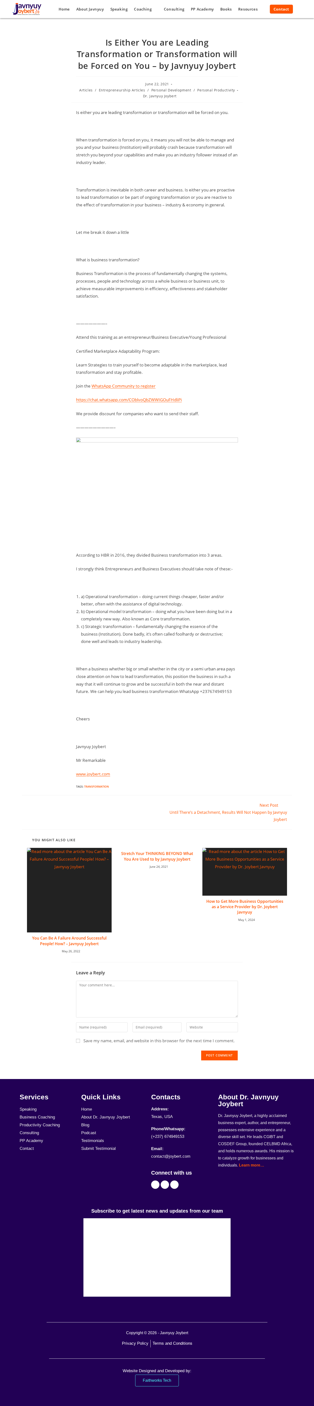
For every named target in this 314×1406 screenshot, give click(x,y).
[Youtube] (165, 1184)
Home (86, 1109)
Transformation (96, 786)
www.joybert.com (93, 774)
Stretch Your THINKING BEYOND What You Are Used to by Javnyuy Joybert (157, 856)
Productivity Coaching (40, 1125)
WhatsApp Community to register (124, 386)
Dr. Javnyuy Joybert (160, 96)
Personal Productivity (216, 90)
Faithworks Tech (157, 1380)
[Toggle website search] (300, 9)
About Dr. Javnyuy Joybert (105, 1117)
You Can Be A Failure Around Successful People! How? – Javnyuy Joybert (69, 940)
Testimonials (92, 1140)
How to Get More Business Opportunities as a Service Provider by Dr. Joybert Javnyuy (244, 907)
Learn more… (251, 1165)
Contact (27, 1148)
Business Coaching (37, 1117)
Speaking (28, 1109)
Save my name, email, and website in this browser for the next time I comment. (159, 1040)
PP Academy (31, 1140)
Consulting (29, 1132)
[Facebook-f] (155, 1184)
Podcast (88, 1132)
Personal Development (171, 90)
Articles (86, 90)
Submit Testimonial (98, 1148)
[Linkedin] (174, 1184)
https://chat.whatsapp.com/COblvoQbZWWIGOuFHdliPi (129, 399)
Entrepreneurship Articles (122, 90)
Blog (85, 1125)
